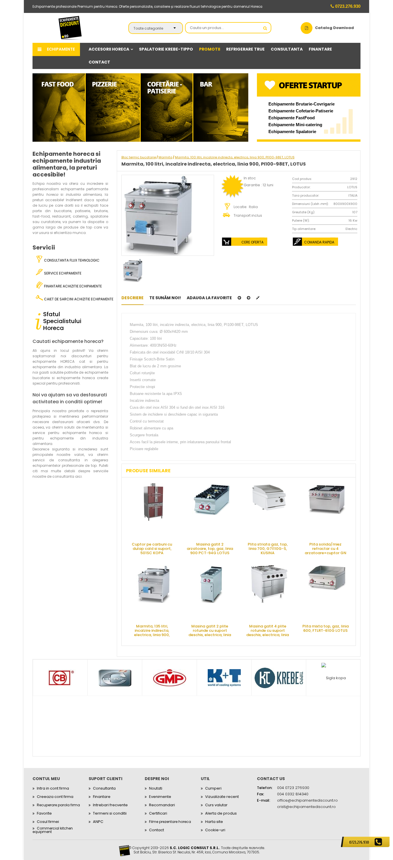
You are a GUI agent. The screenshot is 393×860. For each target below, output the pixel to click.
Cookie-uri (215, 830)
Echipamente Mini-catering (295, 124)
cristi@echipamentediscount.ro (306, 806)
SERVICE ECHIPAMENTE (62, 273)
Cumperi (213, 788)
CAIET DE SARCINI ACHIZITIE (75, 299)
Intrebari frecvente (110, 805)
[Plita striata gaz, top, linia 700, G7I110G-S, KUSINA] (269, 510)
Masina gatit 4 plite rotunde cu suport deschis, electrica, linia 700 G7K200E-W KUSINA (268, 630)
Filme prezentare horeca (170, 821)
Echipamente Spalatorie (292, 131)
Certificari (158, 813)
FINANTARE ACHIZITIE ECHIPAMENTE (72, 286)
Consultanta (104, 788)
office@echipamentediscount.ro (307, 800)
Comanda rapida (319, 242)
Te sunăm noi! (165, 298)
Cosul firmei (48, 821)
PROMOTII (209, 49)
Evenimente (160, 796)
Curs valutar (216, 805)
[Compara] (258, 298)
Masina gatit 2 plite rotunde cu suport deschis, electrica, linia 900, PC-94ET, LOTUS (209, 630)
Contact (156, 830)
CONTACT (99, 62)
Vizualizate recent (222, 796)
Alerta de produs (221, 813)
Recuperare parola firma (58, 805)
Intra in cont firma (53, 788)
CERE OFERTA (252, 242)
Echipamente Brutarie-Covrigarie (301, 103)
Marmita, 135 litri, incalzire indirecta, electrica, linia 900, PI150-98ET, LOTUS (152, 630)
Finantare (101, 796)
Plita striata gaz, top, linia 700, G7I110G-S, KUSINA (268, 548)
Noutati (155, 788)
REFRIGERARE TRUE (245, 49)
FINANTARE (320, 49)
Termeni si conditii (110, 813)
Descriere (132, 298)
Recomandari (162, 805)
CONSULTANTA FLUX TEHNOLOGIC (71, 260)
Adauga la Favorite (209, 298)
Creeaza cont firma (55, 796)
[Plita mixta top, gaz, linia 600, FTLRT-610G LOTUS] (326, 592)
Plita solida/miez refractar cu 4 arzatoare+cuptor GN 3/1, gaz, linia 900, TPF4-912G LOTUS (325, 548)
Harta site (214, 821)
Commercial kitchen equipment (53, 830)
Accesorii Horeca (109, 49)
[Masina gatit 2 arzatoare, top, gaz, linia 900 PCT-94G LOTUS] (211, 510)
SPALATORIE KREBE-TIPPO (166, 49)
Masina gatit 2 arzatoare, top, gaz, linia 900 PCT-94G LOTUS (210, 548)
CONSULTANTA (287, 49)
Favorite (44, 813)
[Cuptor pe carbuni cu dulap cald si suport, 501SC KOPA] (153, 510)
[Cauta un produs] (265, 28)
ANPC (98, 821)
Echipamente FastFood (291, 117)
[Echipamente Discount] (70, 27)
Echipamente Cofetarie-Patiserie (300, 110)
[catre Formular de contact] (365, 842)
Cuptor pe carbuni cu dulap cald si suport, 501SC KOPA (152, 548)
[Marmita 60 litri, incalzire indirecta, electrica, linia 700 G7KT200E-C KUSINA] (248, 298)
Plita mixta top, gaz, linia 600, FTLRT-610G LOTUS (325, 628)
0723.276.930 (347, 6)
